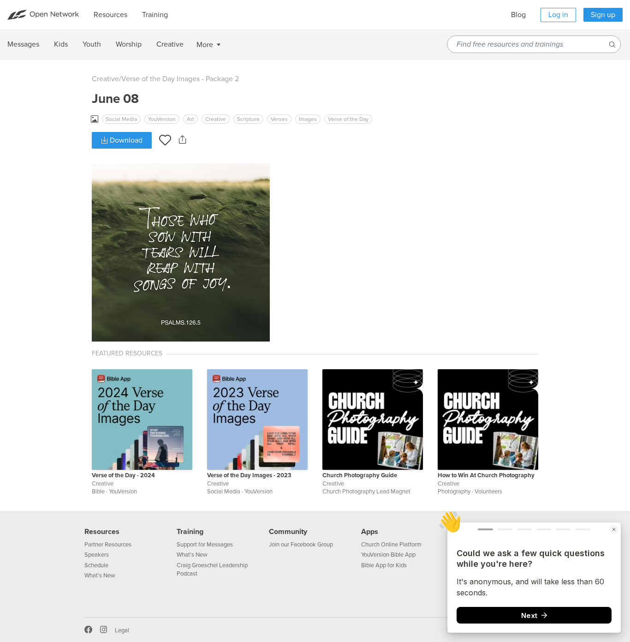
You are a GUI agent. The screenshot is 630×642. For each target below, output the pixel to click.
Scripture (248, 119)
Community (288, 531)
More (204, 44)
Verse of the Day (348, 119)
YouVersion (162, 119)
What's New (99, 575)
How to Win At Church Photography (486, 475)
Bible (98, 491)
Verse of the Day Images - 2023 (249, 475)
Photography (454, 491)
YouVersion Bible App (388, 554)
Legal (122, 630)
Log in (558, 14)
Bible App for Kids (384, 565)
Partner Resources (107, 544)
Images (308, 119)
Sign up (603, 14)
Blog (518, 14)
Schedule (96, 565)
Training (190, 531)
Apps (369, 531)
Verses (279, 119)
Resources (101, 531)
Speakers (96, 554)
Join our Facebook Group (301, 544)
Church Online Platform (391, 544)
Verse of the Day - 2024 (123, 475)
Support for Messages (205, 544)
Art (190, 119)
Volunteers (488, 491)
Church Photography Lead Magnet (366, 491)
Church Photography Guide (359, 475)
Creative (105, 79)
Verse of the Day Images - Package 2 (180, 79)
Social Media (121, 119)
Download (125, 140)
